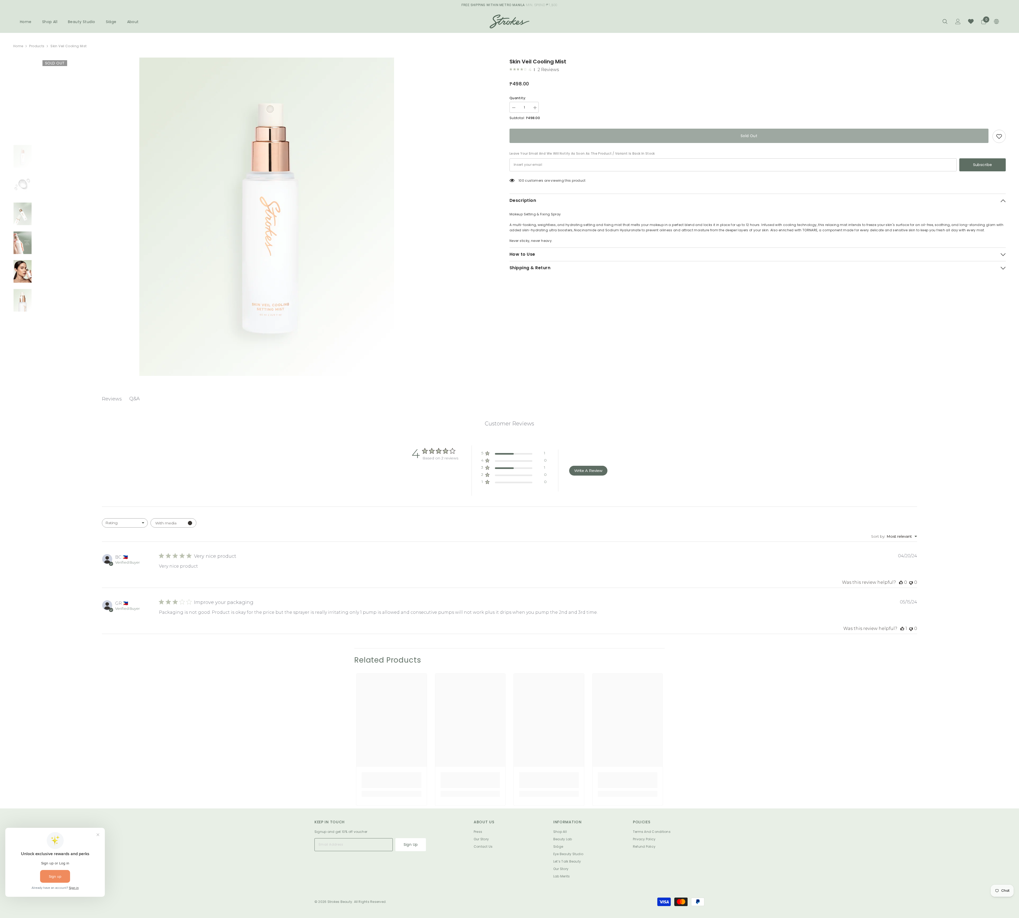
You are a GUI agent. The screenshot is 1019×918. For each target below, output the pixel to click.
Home (18, 46)
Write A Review (588, 470)
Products (36, 46)
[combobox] (125, 523)
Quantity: (518, 98)
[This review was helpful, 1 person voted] (902, 628)
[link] (391, 780)
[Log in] (958, 21)
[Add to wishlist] (999, 136)
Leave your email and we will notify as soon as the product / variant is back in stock (582, 153)
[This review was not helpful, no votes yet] (911, 582)
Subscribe (982, 164)
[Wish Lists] (971, 21)
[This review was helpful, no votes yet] (901, 582)
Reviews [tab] (112, 399)
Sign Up (411, 844)
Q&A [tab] (134, 399)
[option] (267, 217)
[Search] (945, 21)
